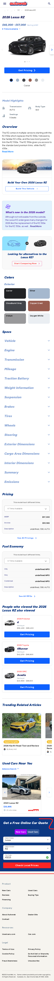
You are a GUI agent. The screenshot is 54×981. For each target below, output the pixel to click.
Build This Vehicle (25, 189)
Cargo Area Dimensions (21, 453)
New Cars (21, 832)
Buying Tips (33, 895)
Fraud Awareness (9, 961)
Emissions (11, 482)
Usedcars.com (8, 934)
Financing (6, 899)
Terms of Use (8, 949)
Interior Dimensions (19, 463)
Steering (10, 435)
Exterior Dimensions (19, 444)
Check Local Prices (27, 865)
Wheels (9, 425)
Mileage (10, 369)
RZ (19, 10)
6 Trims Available (10, 29)
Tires (8, 416)
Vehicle (9, 341)
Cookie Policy (8, 954)
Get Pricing (25, 70)
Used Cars (33, 832)
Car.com (32, 934)
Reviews (5, 895)
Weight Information (18, 388)
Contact (5, 919)
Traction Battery (16, 378)
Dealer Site (33, 914)
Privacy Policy (34, 949)
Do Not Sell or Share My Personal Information (38, 955)
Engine (9, 350)
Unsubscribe (33, 961)
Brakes (9, 406)
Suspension (12, 397)
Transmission (14, 359)
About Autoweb (9, 914)
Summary (11, 472)
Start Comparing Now (25, 263)
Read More (8, 151)
